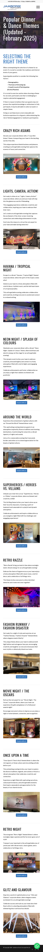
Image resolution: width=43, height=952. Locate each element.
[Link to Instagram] (35, 949)
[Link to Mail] (38, 949)
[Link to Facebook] (32, 949)
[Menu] (37, 7)
